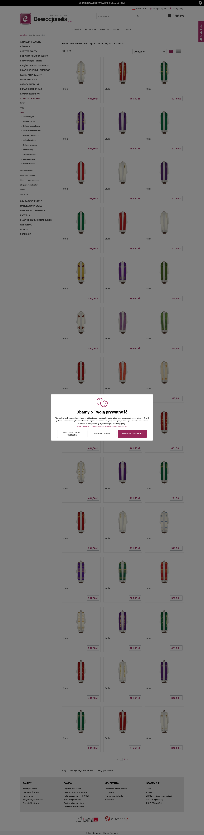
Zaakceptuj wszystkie (132, 434)
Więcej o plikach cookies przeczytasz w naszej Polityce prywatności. (102, 426)
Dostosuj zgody (102, 434)
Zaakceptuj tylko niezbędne (71, 434)
